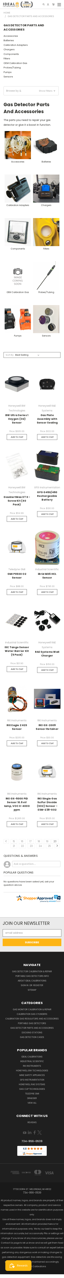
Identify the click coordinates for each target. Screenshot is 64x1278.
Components (11, 54)
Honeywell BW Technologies (32, 1070)
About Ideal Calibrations (32, 980)
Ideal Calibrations (32, 1056)
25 (49, 846)
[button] (31, 90)
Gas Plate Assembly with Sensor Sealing (47, 418)
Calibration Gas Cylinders (32, 1014)
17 (30, 841)
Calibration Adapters (16, 45)
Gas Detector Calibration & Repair (32, 971)
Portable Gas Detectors (32, 1023)
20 (55, 841)
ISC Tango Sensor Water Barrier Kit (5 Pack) (17, 650)
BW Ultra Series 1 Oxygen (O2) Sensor (16, 418)
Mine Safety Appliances (32, 1075)
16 (22, 841)
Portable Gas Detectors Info (32, 976)
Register (38, 985)
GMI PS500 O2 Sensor (16, 575)
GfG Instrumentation (32, 1079)
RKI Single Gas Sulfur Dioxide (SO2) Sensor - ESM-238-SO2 (47, 804)
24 (40, 846)
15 (14, 841)
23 (31, 846)
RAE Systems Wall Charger (47, 653)
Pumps (8, 72)
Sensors (8, 76)
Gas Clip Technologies (32, 1088)
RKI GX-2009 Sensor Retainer (47, 727)
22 (22, 846)
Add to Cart (17, 436)
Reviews (32, 1122)
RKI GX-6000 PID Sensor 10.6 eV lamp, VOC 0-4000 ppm (17, 804)
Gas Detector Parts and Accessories (32, 1027)
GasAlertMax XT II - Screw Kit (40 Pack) (17, 500)
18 (39, 841)
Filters (7, 58)
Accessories (11, 36)
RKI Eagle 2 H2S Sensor (17, 727)
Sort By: (10, 355)
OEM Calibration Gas (15, 63)
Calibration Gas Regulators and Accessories (32, 1018)
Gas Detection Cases (32, 1037)
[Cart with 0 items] (53, 4)
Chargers (9, 49)
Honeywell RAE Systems (32, 1084)
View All (32, 1102)
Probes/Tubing (12, 67)
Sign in (25, 985)
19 (47, 841)
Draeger (32, 1098)
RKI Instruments (32, 1065)
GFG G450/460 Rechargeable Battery (47, 495)
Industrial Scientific (32, 1061)
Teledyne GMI (32, 1093)
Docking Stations (32, 1032)
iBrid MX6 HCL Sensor (47, 575)
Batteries (9, 40)
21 (14, 846)
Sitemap (32, 989)
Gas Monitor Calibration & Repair (32, 1009)
